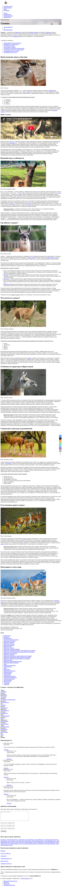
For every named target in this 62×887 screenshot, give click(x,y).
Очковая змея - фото (6, 843)
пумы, (24, 538)
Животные (3, 694)
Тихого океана (31, 257)
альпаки (12, 203)
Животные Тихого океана (10, 653)
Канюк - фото (43, 843)
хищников (8, 463)
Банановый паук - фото (41, 841)
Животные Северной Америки (12, 649)
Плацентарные (7, 673)
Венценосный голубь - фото (18, 843)
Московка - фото (33, 839)
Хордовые (3, 705)
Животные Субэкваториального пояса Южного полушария (19, 652)
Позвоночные (7, 675)
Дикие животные (25, 878)
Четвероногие (7, 681)
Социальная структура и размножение (14, 49)
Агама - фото (18, 842)
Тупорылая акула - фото (42, 842)
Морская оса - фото (43, 839)
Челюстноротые (8, 680)
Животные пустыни (9, 647)
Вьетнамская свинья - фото (33, 843)
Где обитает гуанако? (9, 45)
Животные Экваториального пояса (13, 661)
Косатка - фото (31, 841)
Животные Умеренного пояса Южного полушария (17, 658)
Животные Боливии (9, 642)
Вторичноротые (8, 638)
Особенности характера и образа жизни (14, 48)
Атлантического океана (52, 257)
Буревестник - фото (54, 842)
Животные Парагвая (9, 645)
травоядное (18, 32)
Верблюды (6, 637)
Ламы (5, 668)
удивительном (16, 36)
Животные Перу (8, 646)
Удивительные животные (10, 677)
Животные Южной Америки (11, 662)
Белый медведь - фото (15, 839)
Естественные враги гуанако (11, 51)
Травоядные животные (9, 676)
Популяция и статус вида (10, 52)
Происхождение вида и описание (12, 43)
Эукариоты (6, 683)
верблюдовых (52, 90)
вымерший (12, 143)
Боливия (6, 274)
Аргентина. (7, 284)
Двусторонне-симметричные (11, 639)
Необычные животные (9, 670)
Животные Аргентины (9, 641)
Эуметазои (6, 684)
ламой (28, 92)
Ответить (6, 749)
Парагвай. (6, 278)
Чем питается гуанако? (10, 47)
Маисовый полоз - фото (53, 841)
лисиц (2, 544)
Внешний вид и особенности (11, 44)
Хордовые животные (9, 679)
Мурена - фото (7, 841)
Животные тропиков (9, 654)
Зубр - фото (24, 842)
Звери (5, 664)
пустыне (29, 358)
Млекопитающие (5, 716)
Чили (20, 194)
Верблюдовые (7, 635)
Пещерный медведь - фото (7, 842)
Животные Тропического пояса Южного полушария (17, 657)
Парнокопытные (8, 672)
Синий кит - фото (5, 839)
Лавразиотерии (7, 666)
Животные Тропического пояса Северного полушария (18, 656)
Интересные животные (10, 665)
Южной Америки (34, 32)
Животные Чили (8, 660)
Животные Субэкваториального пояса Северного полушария (19, 650)
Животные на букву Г (9, 643)
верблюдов (48, 32)
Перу (59, 193)
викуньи (29, 203)
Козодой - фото (23, 841)
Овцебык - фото (32, 842)
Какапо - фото (25, 839)
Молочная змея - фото (53, 843)
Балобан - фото (15, 841)
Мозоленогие (7, 669)
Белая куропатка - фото (7, 845)
